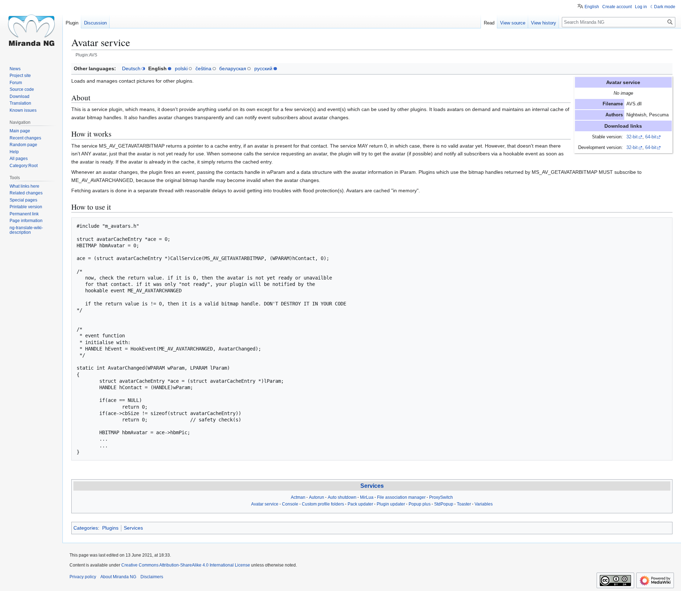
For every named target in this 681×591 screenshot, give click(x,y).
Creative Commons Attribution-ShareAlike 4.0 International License (185, 565)
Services (372, 486)
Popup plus (420, 504)
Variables (484, 504)
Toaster (464, 504)
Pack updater (360, 504)
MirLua (366, 497)
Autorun (316, 497)
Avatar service (264, 504)
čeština (203, 68)
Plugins (110, 528)
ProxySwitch (441, 497)
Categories (85, 528)
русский (263, 68)
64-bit (651, 136)
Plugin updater (391, 504)
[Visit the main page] (31, 28)
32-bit (632, 136)
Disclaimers (151, 576)
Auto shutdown (342, 497)
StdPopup (443, 504)
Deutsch (131, 68)
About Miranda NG (118, 576)
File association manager (401, 497)
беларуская (232, 68)
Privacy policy (83, 576)
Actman (298, 497)
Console (290, 504)
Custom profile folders (323, 504)
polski (181, 68)
